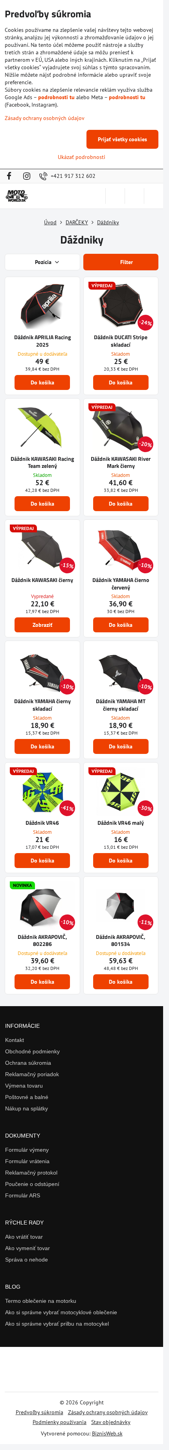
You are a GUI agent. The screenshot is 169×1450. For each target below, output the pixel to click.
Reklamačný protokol (31, 1172)
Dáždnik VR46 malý (120, 822)
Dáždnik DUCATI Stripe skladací (120, 341)
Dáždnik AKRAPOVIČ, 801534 (120, 940)
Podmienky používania (59, 1422)
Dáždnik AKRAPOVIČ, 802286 (42, 940)
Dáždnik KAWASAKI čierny (42, 580)
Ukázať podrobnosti (81, 157)
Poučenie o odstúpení (32, 1184)
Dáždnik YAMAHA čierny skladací (42, 705)
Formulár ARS (22, 1195)
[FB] (11, 176)
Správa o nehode (26, 1259)
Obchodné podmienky (32, 1051)
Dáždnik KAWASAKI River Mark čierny (121, 462)
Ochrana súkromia (28, 1063)
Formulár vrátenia (27, 1161)
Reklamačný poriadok (32, 1074)
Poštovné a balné (26, 1097)
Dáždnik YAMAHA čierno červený (120, 583)
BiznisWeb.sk (107, 1433)
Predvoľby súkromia (39, 1412)
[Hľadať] (115, 196)
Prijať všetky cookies (122, 139)
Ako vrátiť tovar (24, 1237)
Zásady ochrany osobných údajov (108, 1412)
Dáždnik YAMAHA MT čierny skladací (120, 705)
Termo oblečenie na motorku (40, 1301)
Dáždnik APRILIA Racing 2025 (42, 341)
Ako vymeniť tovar (27, 1248)
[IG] (27, 176)
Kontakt (14, 1040)
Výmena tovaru (24, 1085)
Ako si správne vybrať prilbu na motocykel (57, 1324)
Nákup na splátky (26, 1108)
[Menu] (153, 196)
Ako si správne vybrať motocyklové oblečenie (61, 1312)
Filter (126, 262)
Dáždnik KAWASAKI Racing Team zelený (42, 462)
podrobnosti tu (56, 97)
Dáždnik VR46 (42, 822)
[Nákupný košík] (134, 196)
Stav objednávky (110, 1422)
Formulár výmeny (27, 1150)
